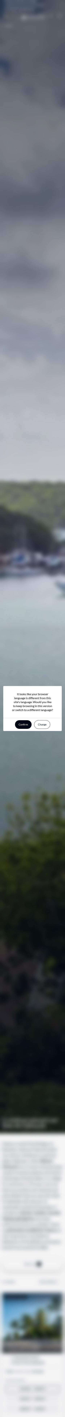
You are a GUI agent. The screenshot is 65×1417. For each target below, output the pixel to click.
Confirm (23, 724)
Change (42, 724)
